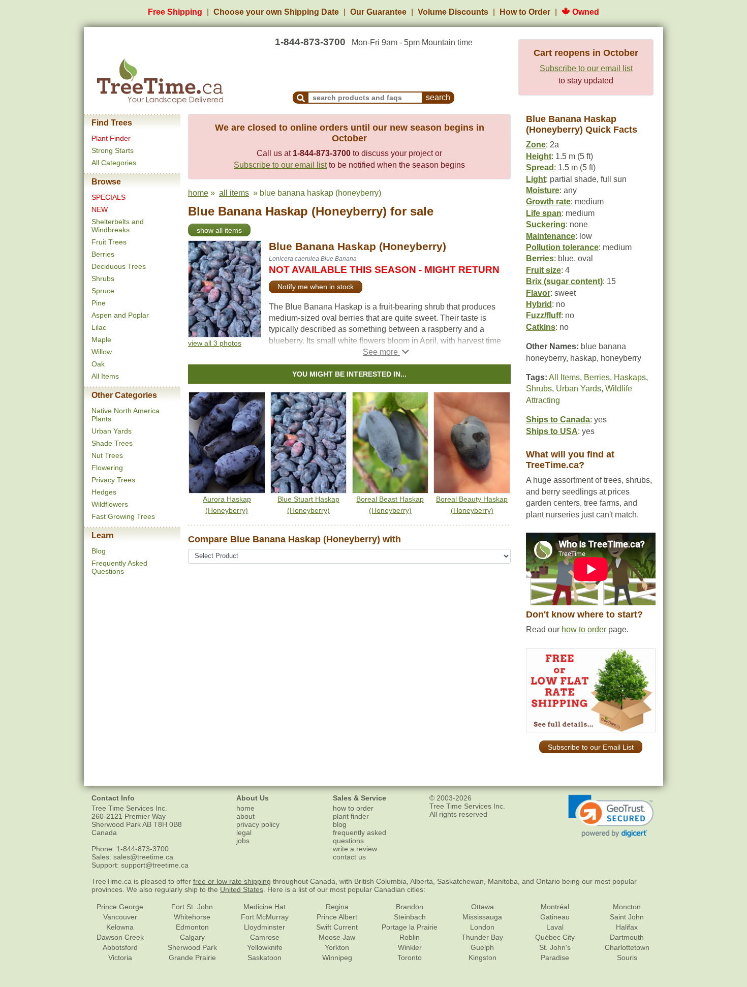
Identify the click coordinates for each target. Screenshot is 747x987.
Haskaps (630, 377)
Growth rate (548, 201)
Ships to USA (552, 431)
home (198, 193)
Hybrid (539, 304)
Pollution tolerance (562, 247)
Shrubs (102, 278)
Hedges (103, 492)
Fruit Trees (109, 242)
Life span (544, 213)
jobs (243, 841)
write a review (355, 849)
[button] (386, 352)
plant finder (351, 816)
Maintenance (550, 236)
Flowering (107, 468)
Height (538, 156)
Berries (102, 254)
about (245, 816)
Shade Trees (112, 443)
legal (244, 832)
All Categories (113, 163)
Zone (536, 144)
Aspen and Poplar (120, 315)
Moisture (542, 190)
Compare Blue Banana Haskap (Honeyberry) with (294, 539)
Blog (98, 551)
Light (536, 179)
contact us (349, 857)
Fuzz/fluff (543, 315)
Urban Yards (111, 431)
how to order (584, 629)
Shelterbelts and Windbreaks (117, 226)
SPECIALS (108, 197)
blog (340, 824)
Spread (540, 167)
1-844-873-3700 (310, 42)
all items (234, 193)
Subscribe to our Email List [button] (591, 747)
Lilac (98, 327)
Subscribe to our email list (586, 68)
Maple (101, 339)
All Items (105, 376)
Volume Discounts (453, 12)
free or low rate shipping (232, 881)
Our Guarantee (378, 12)
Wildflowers (109, 504)
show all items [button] (219, 230)
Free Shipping (175, 12)
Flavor (538, 293)
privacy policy (257, 824)
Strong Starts (112, 150)
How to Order (525, 12)
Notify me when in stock (315, 287)
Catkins (540, 327)
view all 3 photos (214, 343)
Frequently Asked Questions (119, 567)
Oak (98, 364)
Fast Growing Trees (123, 516)
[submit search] (301, 97)
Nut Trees (107, 455)
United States (241, 889)
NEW (99, 209)
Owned (584, 12)
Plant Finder (111, 138)
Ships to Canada (558, 419)
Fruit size (543, 270)
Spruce (102, 291)
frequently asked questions (359, 836)
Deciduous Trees (118, 266)
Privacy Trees (113, 480)
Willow (101, 352)
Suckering (546, 224)
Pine (98, 303)
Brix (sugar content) (564, 281)
